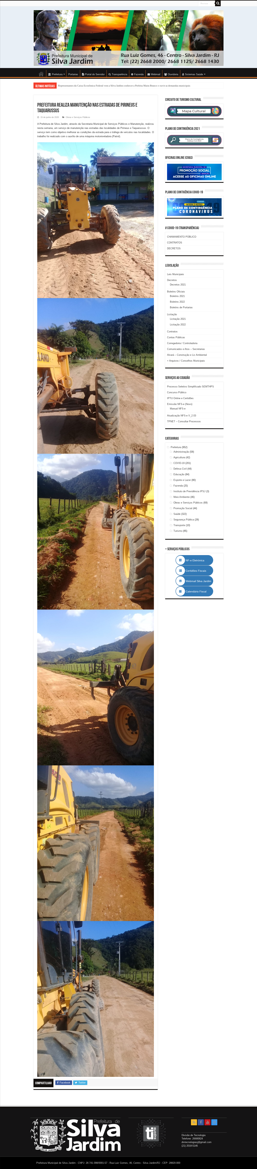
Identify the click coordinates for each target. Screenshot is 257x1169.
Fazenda (139, 74)
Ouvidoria (173, 74)
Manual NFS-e (178, 408)
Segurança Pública (183, 519)
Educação (178, 474)
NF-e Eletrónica (199, 560)
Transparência (119, 74)
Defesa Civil (180, 468)
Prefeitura (176, 447)
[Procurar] (218, 3)
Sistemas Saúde (194, 74)
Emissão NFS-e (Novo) (179, 404)
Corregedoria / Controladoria (182, 343)
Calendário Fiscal (198, 591)
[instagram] (214, 1122)
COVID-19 (179, 463)
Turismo (177, 530)
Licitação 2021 (178, 318)
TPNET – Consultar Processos (184, 421)
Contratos (172, 331)
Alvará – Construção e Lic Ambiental (187, 354)
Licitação (172, 314)
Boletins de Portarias (181, 307)
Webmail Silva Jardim (198, 581)
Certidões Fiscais (198, 570)
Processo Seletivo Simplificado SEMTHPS (190, 386)
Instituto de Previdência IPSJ (189, 491)
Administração (181, 451)
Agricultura (179, 457)
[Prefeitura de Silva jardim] (128, 38)
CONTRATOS (174, 242)
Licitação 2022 (178, 324)
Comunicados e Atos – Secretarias (186, 349)
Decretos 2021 (178, 284)
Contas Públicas (176, 337)
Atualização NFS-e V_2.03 (181, 415)
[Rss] (194, 1122)
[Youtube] (208, 1122)
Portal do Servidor (95, 74)
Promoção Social (182, 508)
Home (41, 74)
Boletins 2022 (177, 301)
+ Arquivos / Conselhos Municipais (186, 360)
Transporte (179, 525)
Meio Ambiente (181, 497)
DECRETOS (174, 248)
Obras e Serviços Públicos (78, 117)
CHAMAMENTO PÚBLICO (181, 236)
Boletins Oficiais (176, 291)
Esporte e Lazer (182, 480)
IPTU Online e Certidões (180, 398)
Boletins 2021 (177, 296)
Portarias (73, 74)
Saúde (176, 514)
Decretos (172, 280)
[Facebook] (201, 1122)
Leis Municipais (175, 274)
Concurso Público (176, 392)
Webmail (155, 74)
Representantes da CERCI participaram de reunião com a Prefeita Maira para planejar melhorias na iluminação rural (116, 85)
